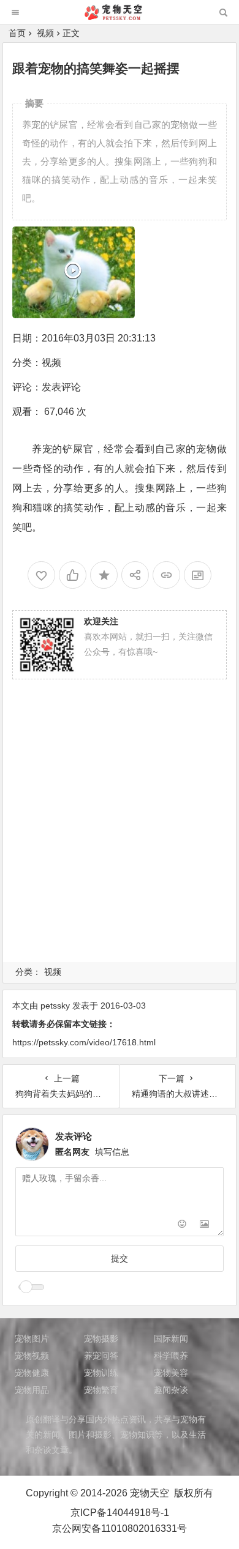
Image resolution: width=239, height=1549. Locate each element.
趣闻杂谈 (171, 1390)
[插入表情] (182, 1225)
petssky (55, 1005)
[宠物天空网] (119, 17)
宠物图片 (32, 1338)
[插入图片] (204, 1225)
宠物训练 (101, 1373)
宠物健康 (32, 1373)
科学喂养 (171, 1356)
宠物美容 (171, 1373)
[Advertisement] (119, 835)
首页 (17, 33)
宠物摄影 (101, 1338)
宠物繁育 (101, 1390)
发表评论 (61, 387)
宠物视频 (32, 1356)
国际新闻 (171, 1338)
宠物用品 (32, 1390)
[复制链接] (166, 575)
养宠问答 (101, 1356)
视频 (45, 33)
